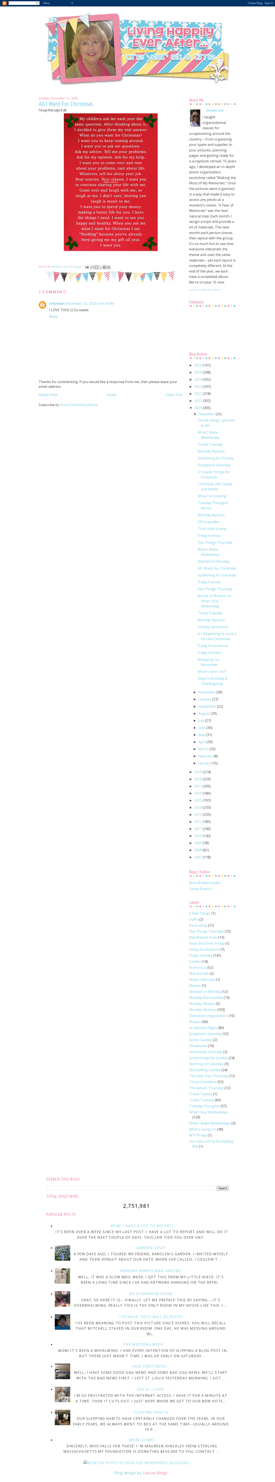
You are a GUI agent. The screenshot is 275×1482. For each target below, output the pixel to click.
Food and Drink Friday (206, 943)
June (202, 727)
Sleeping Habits (150, 1412)
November (207, 692)
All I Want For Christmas (217, 568)
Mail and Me (199, 973)
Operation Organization (208, 1015)
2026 (198, 365)
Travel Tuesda (200, 1094)
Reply (53, 316)
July (201, 720)
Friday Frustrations (213, 645)
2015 (198, 800)
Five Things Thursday (215, 542)
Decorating (198, 925)
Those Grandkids (203, 1082)
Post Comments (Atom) (79, 404)
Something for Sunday (216, 458)
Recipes (195, 1021)
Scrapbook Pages (203, 1027)
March (203, 749)
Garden (195, 961)
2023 (198, 386)
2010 (198, 835)
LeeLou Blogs (155, 1472)
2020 (198, 407)
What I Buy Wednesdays (208, 1112)
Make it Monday (202, 979)
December (207, 414)
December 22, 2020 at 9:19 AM (90, 303)
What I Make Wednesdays (210, 1123)
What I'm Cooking (212, 496)
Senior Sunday (200, 1039)
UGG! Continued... (151, 1366)
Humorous (197, 967)
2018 (198, 779)
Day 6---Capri (151, 1389)
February (206, 756)
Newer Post (48, 394)
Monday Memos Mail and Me (150, 1270)
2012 (198, 821)
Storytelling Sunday (204, 1070)
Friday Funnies (209, 535)
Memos (195, 985)
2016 (198, 793)
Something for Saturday (217, 575)
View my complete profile (205, 289)
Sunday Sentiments (213, 626)
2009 (198, 843)
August (204, 713)
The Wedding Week (143, 1344)
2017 (198, 786)
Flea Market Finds (203, 937)
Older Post (174, 394)
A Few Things (200, 913)
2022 (198, 393)
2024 (198, 379)
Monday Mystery (211, 451)
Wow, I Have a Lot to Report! (142, 1225)
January (205, 763)
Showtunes (198, 1045)
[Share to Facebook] (104, 267)
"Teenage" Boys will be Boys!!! (151, 1316)
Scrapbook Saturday (214, 465)
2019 (198, 772)
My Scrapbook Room (151, 1293)
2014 (198, 807)
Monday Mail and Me (206, 997)
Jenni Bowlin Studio (204, 882)
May (202, 734)
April (202, 741)
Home (111, 394)
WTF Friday (198, 1135)
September (207, 706)
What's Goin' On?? (212, 671)
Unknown (57, 303)
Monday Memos (202, 1003)
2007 (198, 857)
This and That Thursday (208, 1076)
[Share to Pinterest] (109, 267)
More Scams (142, 1439)
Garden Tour (151, 1247)
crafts (193, 919)
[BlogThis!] (96, 267)
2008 (198, 850)
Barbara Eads (215, 110)
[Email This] (92, 267)
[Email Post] (86, 266)
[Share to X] (100, 267)
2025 (198, 372)
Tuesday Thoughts (204, 1106)
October (205, 699)
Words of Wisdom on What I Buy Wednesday (214, 601)
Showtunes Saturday (205, 1051)
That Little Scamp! (212, 528)
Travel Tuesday (210, 444)
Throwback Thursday (206, 1088)
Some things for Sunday (208, 1057)
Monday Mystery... (212, 620)
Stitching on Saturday (206, 1063)
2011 (198, 828)
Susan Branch (200, 888)
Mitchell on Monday (213, 561)
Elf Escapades (208, 521)
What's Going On (202, 1129)
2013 (198, 814)
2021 (198, 400)
